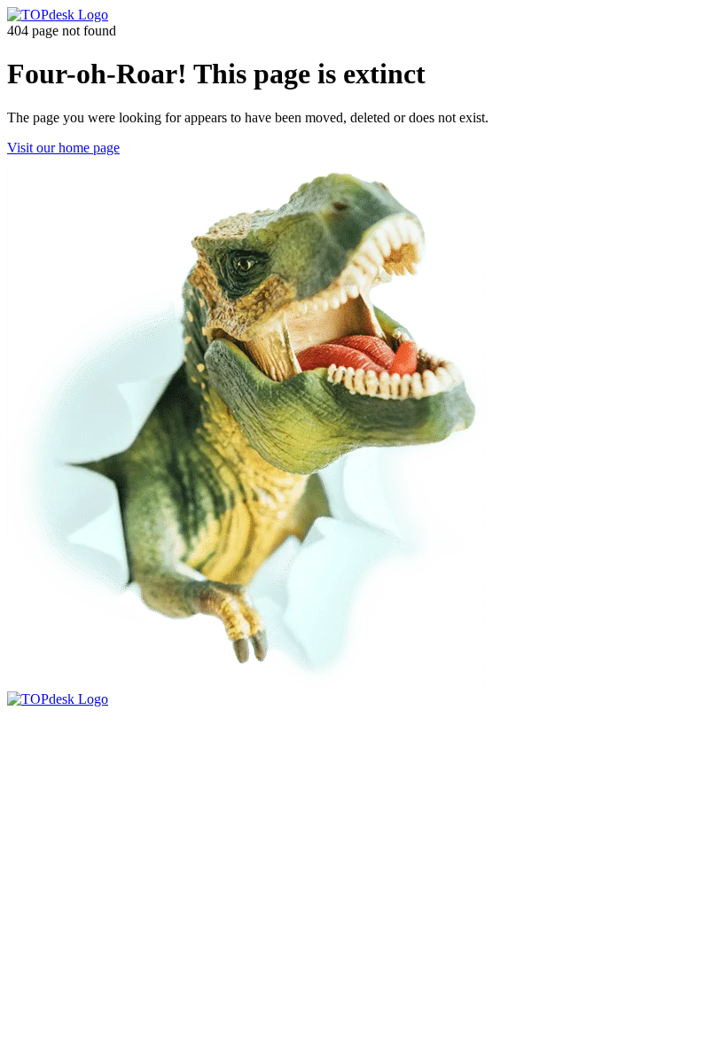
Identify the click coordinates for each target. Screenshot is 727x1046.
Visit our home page (63, 147)
